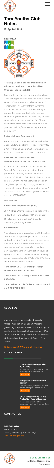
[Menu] (46, 4)
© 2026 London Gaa (40, 458)
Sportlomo (44, 464)
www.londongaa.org (14, 435)
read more (25, 375)
